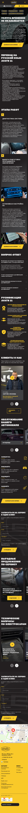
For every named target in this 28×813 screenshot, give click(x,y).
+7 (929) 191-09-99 (7, 757)
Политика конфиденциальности (7, 784)
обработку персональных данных (8, 713)
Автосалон (8, 6)
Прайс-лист (4, 781)
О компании (19, 767)
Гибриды (3, 775)
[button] (16, 404)
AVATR (21, 11)
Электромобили (5, 773)
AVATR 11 (4, 13)
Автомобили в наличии (5, 768)
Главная (4, 11)
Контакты (19, 772)
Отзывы (18, 770)
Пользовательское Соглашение (6, 787)
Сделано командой (6, 804)
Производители (13, 11)
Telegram (4, 759)
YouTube (6, 762)
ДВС (2, 778)
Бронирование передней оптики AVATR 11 (10, 397)
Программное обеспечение (16, 13)
